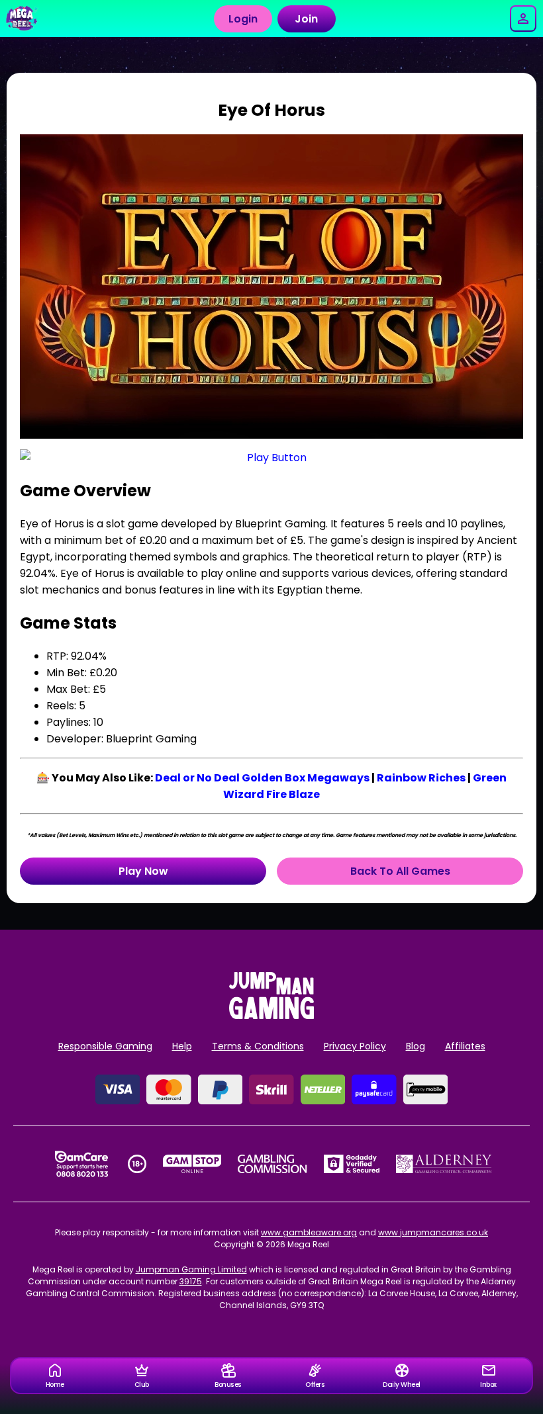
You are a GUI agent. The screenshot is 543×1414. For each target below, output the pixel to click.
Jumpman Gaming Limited (191, 1269)
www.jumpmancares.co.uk (433, 1232)
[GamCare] (81, 1163)
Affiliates (465, 1046)
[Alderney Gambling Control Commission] (444, 1164)
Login (243, 18)
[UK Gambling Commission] (272, 1164)
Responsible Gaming (105, 1046)
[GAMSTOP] (192, 1164)
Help (182, 1046)
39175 (190, 1281)
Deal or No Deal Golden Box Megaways (262, 777)
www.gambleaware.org (309, 1232)
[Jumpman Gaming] (271, 1015)
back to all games (400, 871)
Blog (415, 1046)
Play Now (143, 871)
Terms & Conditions (258, 1046)
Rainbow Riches (421, 777)
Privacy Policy (355, 1046)
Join (306, 18)
